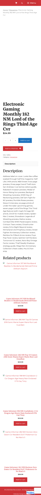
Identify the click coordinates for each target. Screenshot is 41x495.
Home (5, 10)
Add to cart (25, 140)
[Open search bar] (22, 3)
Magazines (13, 10)
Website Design (18, 494)
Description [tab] (10, 164)
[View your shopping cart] (16, 3)
